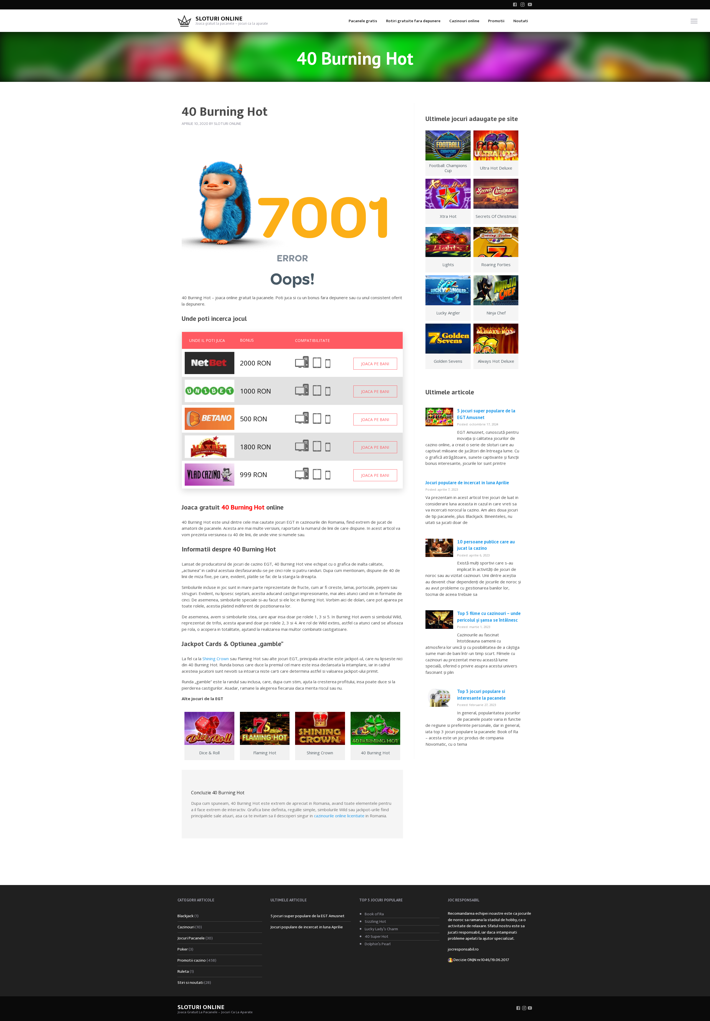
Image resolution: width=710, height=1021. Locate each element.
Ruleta (183, 971)
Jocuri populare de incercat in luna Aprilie (467, 483)
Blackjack (186, 915)
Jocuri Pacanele (191, 938)
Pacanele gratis (363, 20)
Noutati (520, 20)
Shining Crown (215, 658)
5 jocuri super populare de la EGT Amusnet (307, 915)
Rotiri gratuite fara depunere (413, 20)
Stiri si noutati (190, 982)
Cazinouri (186, 927)
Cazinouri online (464, 20)
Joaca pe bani (375, 363)
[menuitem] (363, 20)
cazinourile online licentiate (339, 815)
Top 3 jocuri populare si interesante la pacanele (481, 694)
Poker (183, 949)
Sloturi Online (219, 19)
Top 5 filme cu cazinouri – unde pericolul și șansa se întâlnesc (489, 616)
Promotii (496, 20)
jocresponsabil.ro (463, 949)
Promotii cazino (192, 960)
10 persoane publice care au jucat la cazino (486, 545)
